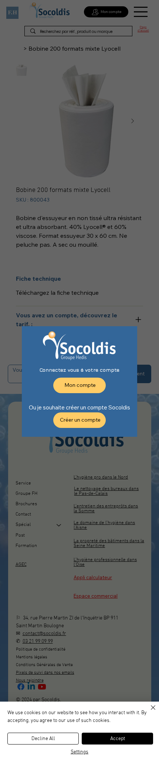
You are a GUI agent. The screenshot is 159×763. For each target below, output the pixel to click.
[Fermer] (149, 712)
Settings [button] (79, 752)
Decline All (43, 739)
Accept (117, 739)
